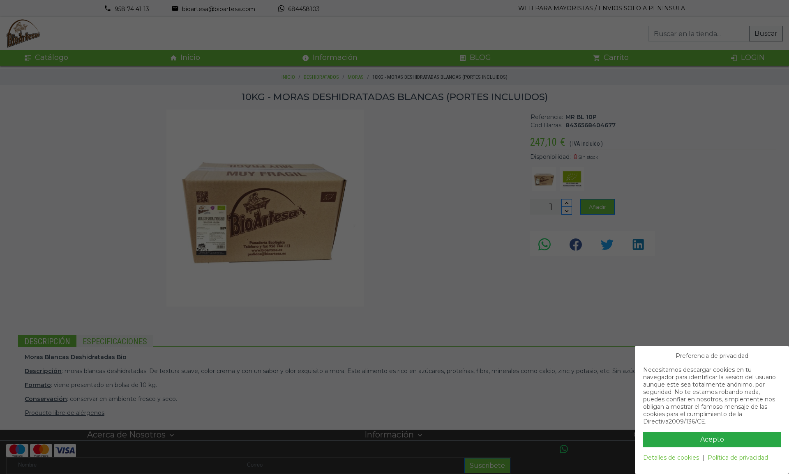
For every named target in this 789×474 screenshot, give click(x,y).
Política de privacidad (738, 457)
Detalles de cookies (671, 457)
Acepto (712, 439)
